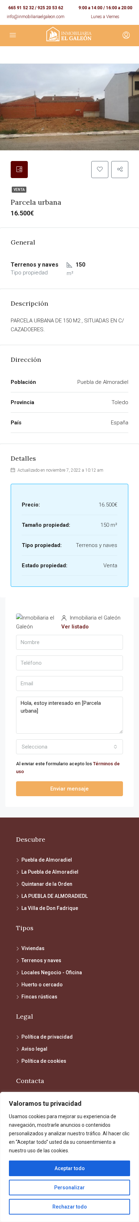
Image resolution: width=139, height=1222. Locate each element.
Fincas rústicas (39, 996)
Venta (19, 190)
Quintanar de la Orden (46, 884)
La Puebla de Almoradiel (49, 872)
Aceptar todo (70, 1168)
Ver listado (75, 626)
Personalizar (69, 1187)
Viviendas (33, 948)
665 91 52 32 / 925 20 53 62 (35, 7)
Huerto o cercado (42, 984)
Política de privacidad (47, 1037)
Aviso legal (34, 1049)
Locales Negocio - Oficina (51, 972)
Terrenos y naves (41, 960)
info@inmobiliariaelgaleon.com (36, 16)
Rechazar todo (69, 1207)
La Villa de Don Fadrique (49, 908)
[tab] (19, 169)
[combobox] (69, 746)
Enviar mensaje (69, 789)
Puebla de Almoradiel (46, 860)
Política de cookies (43, 1061)
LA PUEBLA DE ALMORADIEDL (54, 896)
